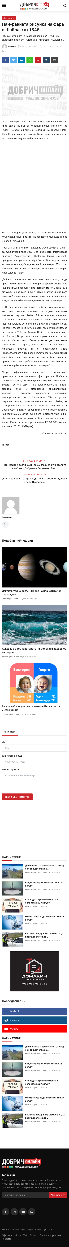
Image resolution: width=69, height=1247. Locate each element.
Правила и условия (50, 1235)
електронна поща (12, 755)
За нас (33, 1235)
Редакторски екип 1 (34, 872)
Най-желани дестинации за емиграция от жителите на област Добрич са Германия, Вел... (34, 466)
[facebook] (5, 1211)
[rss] (31, 1211)
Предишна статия (36, 460)
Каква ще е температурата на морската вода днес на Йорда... (34, 650)
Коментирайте (10, 769)
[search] (65, 5)
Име (4, 742)
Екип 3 (28, 906)
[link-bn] (34, 971)
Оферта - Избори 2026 (14, 1235)
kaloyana (7, 517)
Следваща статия (32, 474)
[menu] (4, 5)
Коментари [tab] (10, 731)
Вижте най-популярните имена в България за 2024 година (31, 708)
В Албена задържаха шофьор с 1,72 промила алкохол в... (45, 935)
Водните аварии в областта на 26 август (43, 884)
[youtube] (23, 1211)
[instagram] (14, 1211)
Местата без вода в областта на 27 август (44, 918)
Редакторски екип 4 (10, 598)
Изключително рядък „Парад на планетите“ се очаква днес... (31, 592)
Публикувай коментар (17, 796)
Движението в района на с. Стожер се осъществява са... (45, 867)
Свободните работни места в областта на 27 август (41, 901)
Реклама (6, 1238)
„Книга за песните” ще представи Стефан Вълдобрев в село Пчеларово (34, 480)
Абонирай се (58, 1194)
